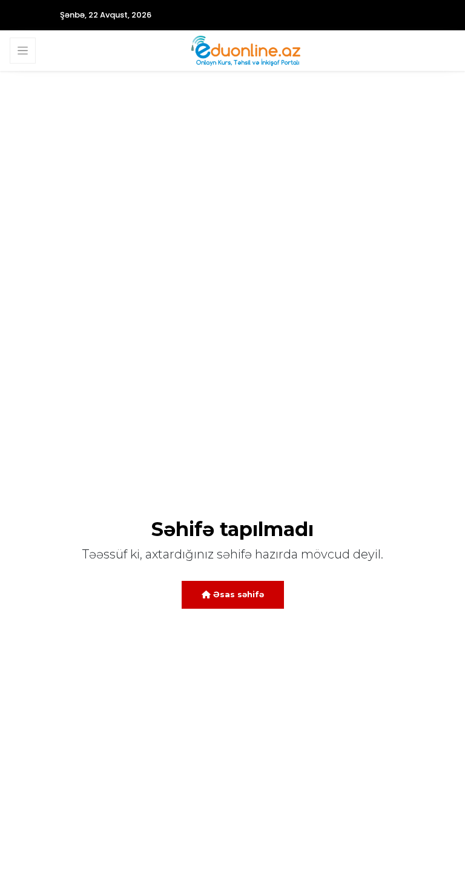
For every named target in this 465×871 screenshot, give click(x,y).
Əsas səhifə (237, 594)
